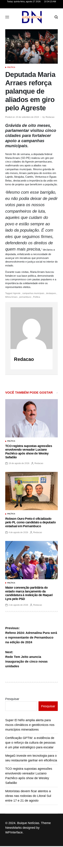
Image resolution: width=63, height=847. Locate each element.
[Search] (56, 17)
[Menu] (7, 17)
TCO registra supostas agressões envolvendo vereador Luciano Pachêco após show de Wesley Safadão (28, 451)
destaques (51, 293)
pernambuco (25, 297)
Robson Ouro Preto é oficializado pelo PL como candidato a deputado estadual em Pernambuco (30, 522)
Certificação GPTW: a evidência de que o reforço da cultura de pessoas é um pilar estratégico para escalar (30, 742)
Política (11, 67)
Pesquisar (12, 699)
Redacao (50, 117)
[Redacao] (31, 328)
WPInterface (14, 832)
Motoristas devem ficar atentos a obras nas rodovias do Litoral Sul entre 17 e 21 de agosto (28, 795)
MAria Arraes (11, 297)
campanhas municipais (33, 293)
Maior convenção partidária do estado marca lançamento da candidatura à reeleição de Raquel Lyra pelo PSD (28, 593)
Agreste (16, 293)
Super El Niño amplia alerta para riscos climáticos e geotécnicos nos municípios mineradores (29, 724)
